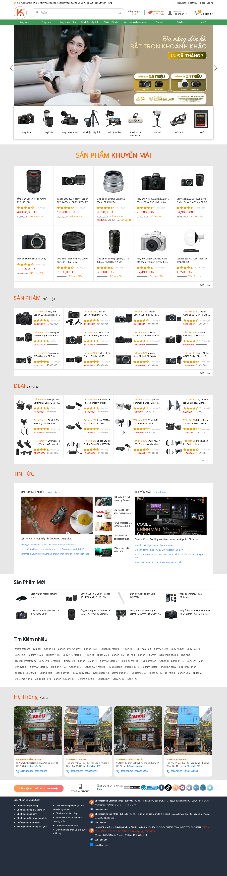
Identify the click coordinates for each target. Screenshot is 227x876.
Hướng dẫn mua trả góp (28, 822)
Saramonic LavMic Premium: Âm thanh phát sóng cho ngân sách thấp (55, 553)
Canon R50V (90, 648)
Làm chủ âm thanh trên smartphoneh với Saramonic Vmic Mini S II (53, 549)
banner (17, 26)
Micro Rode (115, 666)
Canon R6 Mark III (64, 678)
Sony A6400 (177, 648)
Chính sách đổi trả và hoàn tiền (32, 818)
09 (96, 840)
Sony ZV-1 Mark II (196, 660)
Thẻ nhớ (185, 654)
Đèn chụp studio (168, 654)
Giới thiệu (192, 2)
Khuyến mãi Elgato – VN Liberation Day (154, 545)
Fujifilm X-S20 (35, 654)
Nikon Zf (89, 654)
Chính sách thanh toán (67, 825)
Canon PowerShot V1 (69, 648)
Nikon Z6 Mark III (129, 660)
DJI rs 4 (131, 654)
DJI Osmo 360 (138, 672)
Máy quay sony (81, 672)
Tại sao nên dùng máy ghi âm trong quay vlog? (46, 538)
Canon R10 (75, 666)
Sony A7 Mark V (108, 660)
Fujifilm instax (149, 666)
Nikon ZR (198, 672)
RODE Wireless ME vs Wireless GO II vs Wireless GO (123, 526)
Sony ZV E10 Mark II (49, 660)
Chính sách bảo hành (27, 814)
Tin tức (202, 2)
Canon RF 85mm (147, 654)
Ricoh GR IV (155, 672)
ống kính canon (187, 666)
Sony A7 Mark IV (39, 666)
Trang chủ (181, 2)
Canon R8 (49, 648)
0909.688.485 (101, 809)
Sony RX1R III (194, 648)
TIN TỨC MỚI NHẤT (32, 492)
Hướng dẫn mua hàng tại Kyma (32, 826)
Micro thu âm (22, 648)
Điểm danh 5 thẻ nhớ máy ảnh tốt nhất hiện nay (122, 500)
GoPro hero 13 (101, 672)
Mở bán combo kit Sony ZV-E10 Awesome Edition (159, 549)
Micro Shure (132, 666)
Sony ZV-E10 (161, 648)
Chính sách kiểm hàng (66, 813)
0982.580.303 (101, 823)
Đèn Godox (21, 666)
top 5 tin (100, 492)
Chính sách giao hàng (27, 805)
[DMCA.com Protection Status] (131, 788)
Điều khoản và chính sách (27, 800)
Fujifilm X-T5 (53, 654)
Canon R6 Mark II (110, 648)
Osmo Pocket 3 (120, 672)
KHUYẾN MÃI (143, 492)
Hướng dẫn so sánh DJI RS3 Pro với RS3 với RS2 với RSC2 (48, 544)
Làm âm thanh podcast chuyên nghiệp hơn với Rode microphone (122, 540)
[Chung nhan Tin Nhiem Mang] (110, 788)
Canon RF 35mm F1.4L (171, 660)
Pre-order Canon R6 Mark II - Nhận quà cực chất (158, 562)
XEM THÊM (205, 284)
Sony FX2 (20, 654)
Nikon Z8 (127, 648)
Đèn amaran (149, 660)
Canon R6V (104, 678)
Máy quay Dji (63, 672)
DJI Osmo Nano (23, 678)
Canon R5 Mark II (87, 660)
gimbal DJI (69, 660)
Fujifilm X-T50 (58, 666)
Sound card (46, 672)
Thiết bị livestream (25, 660)
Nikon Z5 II (103, 654)
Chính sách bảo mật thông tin (31, 810)
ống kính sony (168, 666)
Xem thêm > (54, 492)
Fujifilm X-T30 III (85, 678)
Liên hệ (210, 2)
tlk (119, 12)
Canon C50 (184, 672)
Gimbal (37, 648)
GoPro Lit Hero (43, 678)
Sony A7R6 (118, 678)
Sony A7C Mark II (72, 654)
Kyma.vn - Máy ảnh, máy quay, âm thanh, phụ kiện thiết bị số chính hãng (20, 12)
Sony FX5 (132, 678)
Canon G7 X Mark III (95, 666)
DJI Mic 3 (170, 672)
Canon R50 (118, 654)
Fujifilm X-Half (143, 648)
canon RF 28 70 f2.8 (26, 672)
